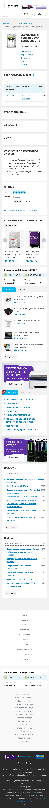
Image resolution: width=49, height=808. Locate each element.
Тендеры (24, 731)
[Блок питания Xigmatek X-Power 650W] (8, 311)
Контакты (24, 659)
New (35, 290)
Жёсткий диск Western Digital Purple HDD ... (32, 254)
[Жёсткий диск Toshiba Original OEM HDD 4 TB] (14, 239)
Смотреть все (10, 225)
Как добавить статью (24, 711)
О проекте (24, 654)
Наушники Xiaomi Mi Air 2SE (27, 320)
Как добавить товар (24, 704)
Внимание (9, 290)
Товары (15, 24)
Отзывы (25, 65)
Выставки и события (24, 734)
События (24, 644)
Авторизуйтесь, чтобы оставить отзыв (20, 210)
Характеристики (28, 54)
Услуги (24, 625)
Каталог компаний (24, 714)
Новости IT (25, 724)
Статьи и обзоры (24, 728)
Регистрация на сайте (25, 694)
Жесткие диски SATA (30, 24)
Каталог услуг (24, 721)
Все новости (11, 527)
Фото (23, 61)
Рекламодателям (24, 649)
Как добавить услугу (24, 708)
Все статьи (10, 593)
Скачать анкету (24, 701)
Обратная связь (24, 738)
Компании (24, 630)
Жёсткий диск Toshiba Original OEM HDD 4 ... (12, 254)
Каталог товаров (24, 718)
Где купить (26, 51)
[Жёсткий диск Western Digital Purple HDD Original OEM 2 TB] (34, 239)
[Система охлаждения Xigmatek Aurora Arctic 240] (8, 299)
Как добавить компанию (25, 697)
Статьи (25, 640)
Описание (25, 58)
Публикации (24, 635)
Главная (5, 24)
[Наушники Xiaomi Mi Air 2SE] (8, 323)
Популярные (23, 290)
